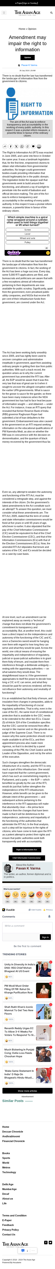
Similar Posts (13, 1101)
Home (5, 1127)
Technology (9, 1172)
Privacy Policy (10, 1230)
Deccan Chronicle (12, 1131)
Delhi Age (7, 1184)
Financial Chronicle (13, 1141)
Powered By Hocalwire (11, 1262)
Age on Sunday (30, 3)
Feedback (8, 1225)
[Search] (51, 13)
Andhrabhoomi (11, 1136)
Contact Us (8, 1234)
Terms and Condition (14, 1215)
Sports (6, 1158)
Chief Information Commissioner (27, 858)
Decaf (5, 1194)
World (5, 1162)
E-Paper (7, 1220)
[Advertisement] (27, 327)
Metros (6, 1167)
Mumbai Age (9, 1189)
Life (4, 1203)
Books (6, 1153)
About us (7, 1198)
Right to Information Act (26, 850)
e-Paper (18, 3)
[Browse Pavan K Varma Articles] (8, 868)
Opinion (27, 57)
